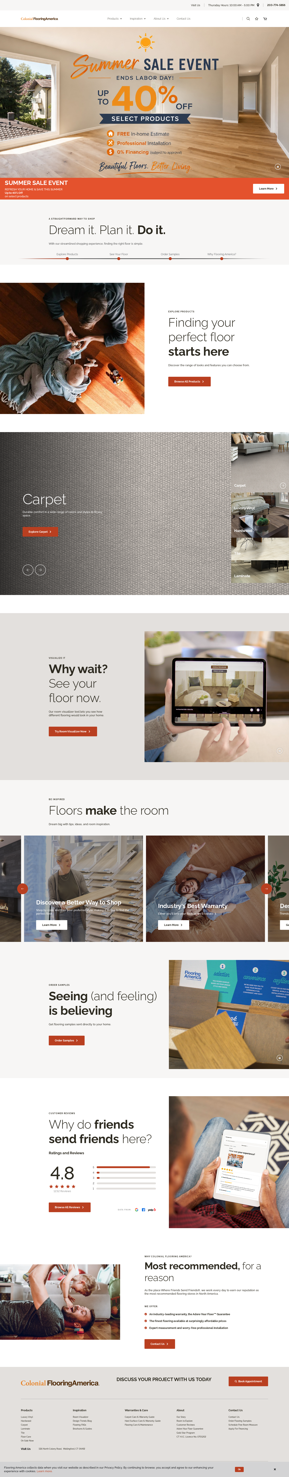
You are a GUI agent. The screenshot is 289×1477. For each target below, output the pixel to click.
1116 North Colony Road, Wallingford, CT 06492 (62, 1449)
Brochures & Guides (82, 1429)
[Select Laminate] (283, 576)
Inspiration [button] (136, 18)
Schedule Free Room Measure (242, 1425)
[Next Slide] (40, 570)
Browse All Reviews (67, 1207)
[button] (248, 19)
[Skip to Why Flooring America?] (221, 258)
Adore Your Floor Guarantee (190, 1429)
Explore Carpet (38, 531)
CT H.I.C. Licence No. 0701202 (191, 1437)
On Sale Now (27, 1440)
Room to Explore (185, 1421)
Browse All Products (187, 381)
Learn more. (45, 1471)
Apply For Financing (238, 1429)
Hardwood (26, 1421)
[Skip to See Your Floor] (118, 258)
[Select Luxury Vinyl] (283, 508)
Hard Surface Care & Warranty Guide (143, 1421)
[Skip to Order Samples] (170, 258)
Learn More (266, 188)
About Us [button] (159, 18)
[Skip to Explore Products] (67, 258)
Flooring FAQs (79, 1425)
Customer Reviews (186, 1425)
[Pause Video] (278, 167)
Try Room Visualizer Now (71, 731)
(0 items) (265, 19)
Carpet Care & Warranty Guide (139, 1417)
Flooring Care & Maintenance (139, 1425)
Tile (22, 1433)
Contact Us (183, 18)
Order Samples (64, 1040)
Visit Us (195, 5)
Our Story (181, 1417)
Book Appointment (250, 1381)
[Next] (266, 888)
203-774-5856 (276, 5)
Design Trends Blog (82, 1421)
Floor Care (26, 1437)
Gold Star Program (186, 1433)
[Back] (22, 888)
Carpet (24, 1425)
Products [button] (113, 18)
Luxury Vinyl (27, 1417)
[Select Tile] (283, 554)
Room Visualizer (80, 1417)
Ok (239, 1469)
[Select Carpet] (283, 486)
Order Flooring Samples (240, 1421)
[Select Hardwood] (283, 531)
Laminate (25, 1429)
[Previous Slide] (28, 570)
